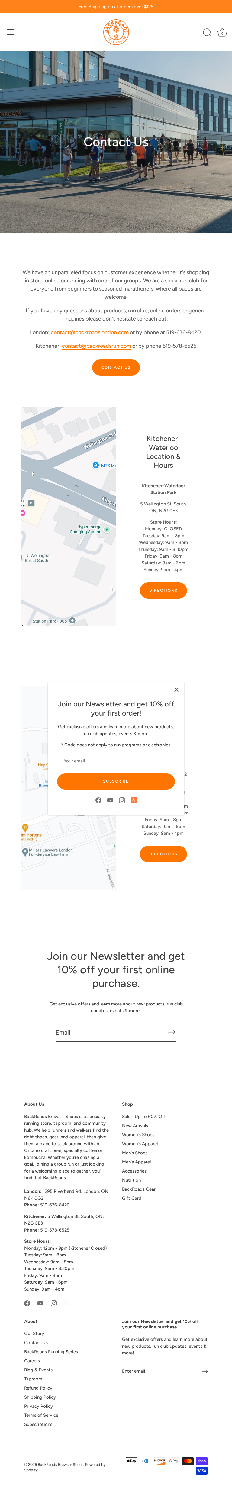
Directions (163, 590)
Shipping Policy (40, 1397)
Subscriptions (38, 1424)
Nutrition (131, 1180)
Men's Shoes (134, 1153)
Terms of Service (41, 1415)
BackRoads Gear (139, 1189)
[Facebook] (98, 800)
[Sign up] (205, 1371)
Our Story (34, 1333)
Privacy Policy (38, 1406)
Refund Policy (38, 1388)
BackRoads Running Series (51, 1351)
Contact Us (116, 367)
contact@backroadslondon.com (90, 332)
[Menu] (10, 32)
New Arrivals (135, 1125)
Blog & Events (38, 1370)
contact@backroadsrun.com (96, 346)
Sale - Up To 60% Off (144, 1116)
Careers (32, 1361)
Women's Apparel (140, 1144)
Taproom (33, 1379)
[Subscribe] (171, 1032)
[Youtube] (110, 800)
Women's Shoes (138, 1134)
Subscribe (116, 781)
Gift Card (131, 1198)
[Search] (207, 33)
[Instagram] (122, 800)
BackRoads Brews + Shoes (60, 1464)
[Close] (176, 689)
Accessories (134, 1171)
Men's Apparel (136, 1162)
